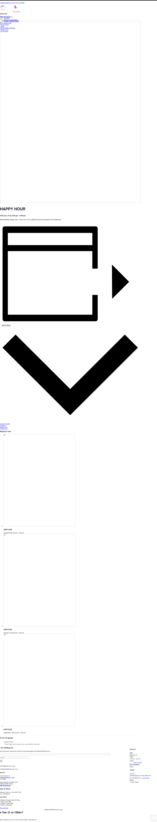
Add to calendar (6, 325)
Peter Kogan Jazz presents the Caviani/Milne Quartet (22, 744)
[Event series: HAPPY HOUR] (25, 533)
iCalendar (3, 425)
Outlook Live (4, 428)
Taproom (132, 773)
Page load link (4, 808)
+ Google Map (145, 778)
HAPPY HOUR (8, 529)
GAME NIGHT (9, 742)
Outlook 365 (3, 427)
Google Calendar (5, 424)
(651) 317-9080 (19, 3)
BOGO (132, 766)
